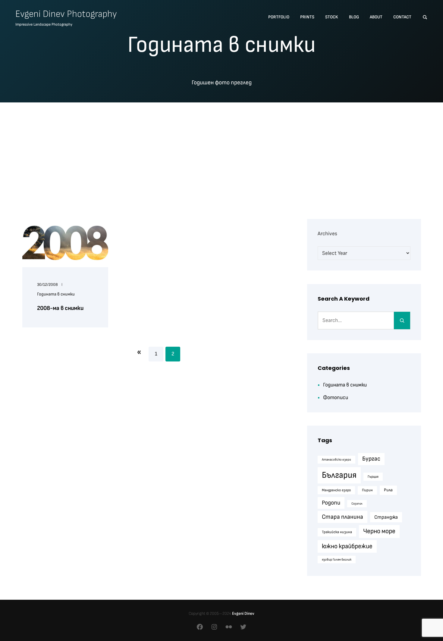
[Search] (402, 320)
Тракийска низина (337, 532)
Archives (327, 233)
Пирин (367, 490)
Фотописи (335, 397)
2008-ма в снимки (60, 308)
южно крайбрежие (347, 546)
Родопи (331, 502)
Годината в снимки (56, 294)
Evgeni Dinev (243, 613)
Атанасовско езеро (336, 459)
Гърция (373, 476)
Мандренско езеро (336, 490)
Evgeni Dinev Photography (66, 14)
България (339, 475)
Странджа (386, 517)
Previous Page (139, 352)
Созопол (357, 503)
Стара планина (342, 517)
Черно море (379, 531)
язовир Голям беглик (336, 559)
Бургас (371, 458)
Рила (388, 489)
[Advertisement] (221, 153)
